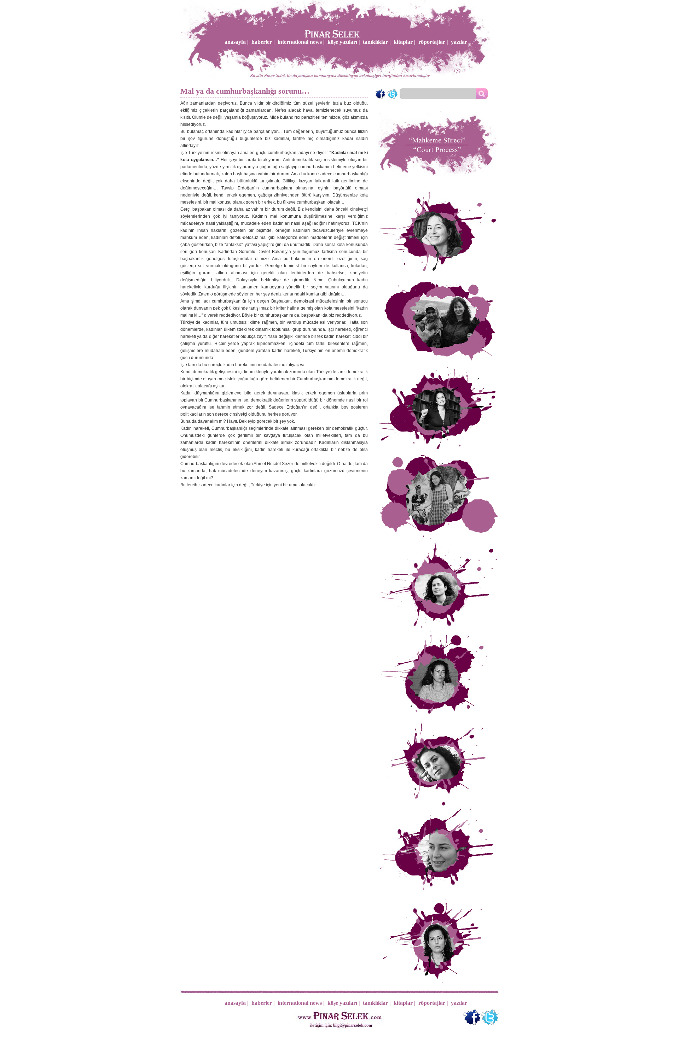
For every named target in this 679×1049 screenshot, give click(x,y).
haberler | (263, 42)
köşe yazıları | (343, 42)
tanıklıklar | (377, 42)
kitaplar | (405, 42)
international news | (301, 42)
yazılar (459, 42)
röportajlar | (433, 42)
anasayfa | (237, 42)
